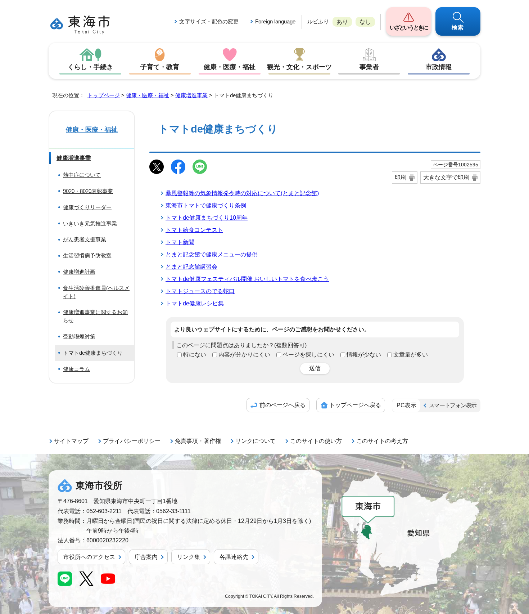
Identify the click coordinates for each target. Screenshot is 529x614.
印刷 (400, 177)
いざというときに (409, 27)
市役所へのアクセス (89, 557)
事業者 (369, 67)
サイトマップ (71, 441)
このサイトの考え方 (382, 441)
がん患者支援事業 (84, 239)
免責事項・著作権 (198, 441)
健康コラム (76, 369)
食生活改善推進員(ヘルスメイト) (96, 292)
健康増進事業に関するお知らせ (95, 316)
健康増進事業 (191, 95)
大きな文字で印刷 (446, 177)
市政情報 (439, 67)
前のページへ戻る (282, 405)
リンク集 (188, 557)
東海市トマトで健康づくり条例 (206, 205)
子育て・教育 (159, 67)
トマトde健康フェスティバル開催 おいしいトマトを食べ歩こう (247, 279)
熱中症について (82, 175)
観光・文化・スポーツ (299, 67)
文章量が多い (410, 354)
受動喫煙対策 (79, 336)
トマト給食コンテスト (194, 230)
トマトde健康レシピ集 (195, 303)
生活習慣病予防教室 (87, 255)
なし (365, 22)
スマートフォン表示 (452, 405)
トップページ (103, 95)
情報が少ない (364, 354)
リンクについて (255, 441)
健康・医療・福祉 (230, 67)
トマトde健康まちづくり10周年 (207, 218)
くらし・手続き (90, 67)
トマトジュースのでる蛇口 (200, 291)
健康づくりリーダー (87, 207)
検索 (458, 27)
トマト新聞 (180, 242)
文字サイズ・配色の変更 (209, 21)
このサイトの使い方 (316, 441)
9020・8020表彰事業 (88, 191)
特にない (194, 354)
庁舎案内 (146, 557)
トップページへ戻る (355, 405)
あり (342, 22)
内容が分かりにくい (244, 354)
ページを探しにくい (308, 354)
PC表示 (406, 405)
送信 (315, 368)
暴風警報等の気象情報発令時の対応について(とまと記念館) (242, 193)
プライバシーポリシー (131, 441)
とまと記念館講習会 (191, 267)
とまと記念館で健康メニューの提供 (212, 254)
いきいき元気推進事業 (90, 223)
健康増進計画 (79, 272)
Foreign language (275, 21)
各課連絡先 (234, 557)
